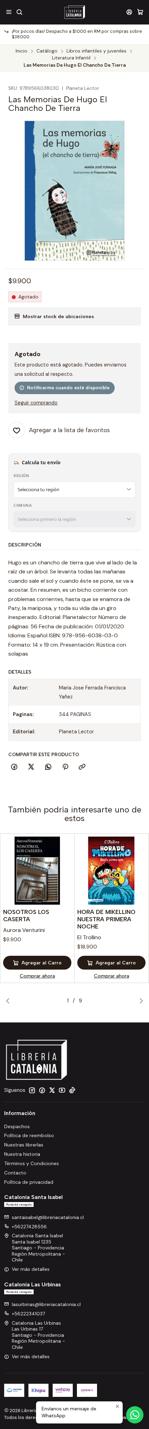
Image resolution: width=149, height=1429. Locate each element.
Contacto (15, 1173)
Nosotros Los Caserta (26, 915)
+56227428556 (29, 1226)
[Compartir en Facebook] (14, 767)
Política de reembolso (29, 1135)
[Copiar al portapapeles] (82, 767)
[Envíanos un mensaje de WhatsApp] (134, 1414)
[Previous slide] (9, 1001)
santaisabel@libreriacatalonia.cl (48, 1217)
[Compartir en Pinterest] (65, 767)
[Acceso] (129, 12)
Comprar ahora (37, 976)
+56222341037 (28, 1314)
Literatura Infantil (71, 58)
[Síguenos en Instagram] (31, 1090)
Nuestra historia (22, 1154)
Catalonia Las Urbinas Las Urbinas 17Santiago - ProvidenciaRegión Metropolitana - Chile (38, 1335)
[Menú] (9, 12)
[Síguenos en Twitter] (52, 1090)
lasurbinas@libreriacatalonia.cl (46, 1304)
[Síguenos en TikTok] (72, 1090)
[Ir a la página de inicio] (74, 12)
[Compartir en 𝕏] (31, 767)
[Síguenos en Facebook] (41, 1090)
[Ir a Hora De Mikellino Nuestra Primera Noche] (111, 871)
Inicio (21, 51)
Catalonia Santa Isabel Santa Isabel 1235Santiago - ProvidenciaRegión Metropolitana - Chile (38, 1247)
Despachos (17, 1126)
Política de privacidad (28, 1182)
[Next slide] (139, 1001)
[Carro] (140, 12)
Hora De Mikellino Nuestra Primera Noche (106, 919)
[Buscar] (19, 12)
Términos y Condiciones (31, 1163)
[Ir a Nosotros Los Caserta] (37, 871)
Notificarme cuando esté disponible (68, 387)
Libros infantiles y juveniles (96, 51)
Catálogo (47, 51)
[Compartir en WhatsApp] (48, 767)
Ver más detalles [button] (31, 1269)
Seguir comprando (36, 402)
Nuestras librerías (23, 1145)
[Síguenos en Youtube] (62, 1090)
